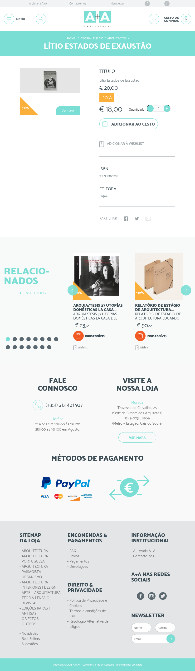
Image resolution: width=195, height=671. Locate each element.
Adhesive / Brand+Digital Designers (123, 664)
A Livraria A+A (38, 3)
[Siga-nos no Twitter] (163, 596)
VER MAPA (137, 438)
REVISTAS (29, 603)
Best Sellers (31, 638)
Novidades (30, 633)
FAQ (73, 551)
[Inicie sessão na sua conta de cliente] (154, 19)
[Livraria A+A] (97, 19)
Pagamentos (79, 561)
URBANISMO (32, 577)
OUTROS (29, 624)
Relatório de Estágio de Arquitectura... (157, 307)
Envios (74, 556)
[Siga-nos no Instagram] (152, 596)
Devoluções (78, 566)
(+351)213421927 (64, 405)
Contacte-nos (77, 3)
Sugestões (30, 644)
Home (71, 38)
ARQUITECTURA (35, 551)
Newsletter (117, 3)
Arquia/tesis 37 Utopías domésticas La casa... (98, 307)
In (167, 3)
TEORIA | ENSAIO (35, 598)
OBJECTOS (30, 618)
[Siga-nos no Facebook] (140, 596)
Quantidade (136, 109)
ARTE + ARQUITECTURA (41, 592)
